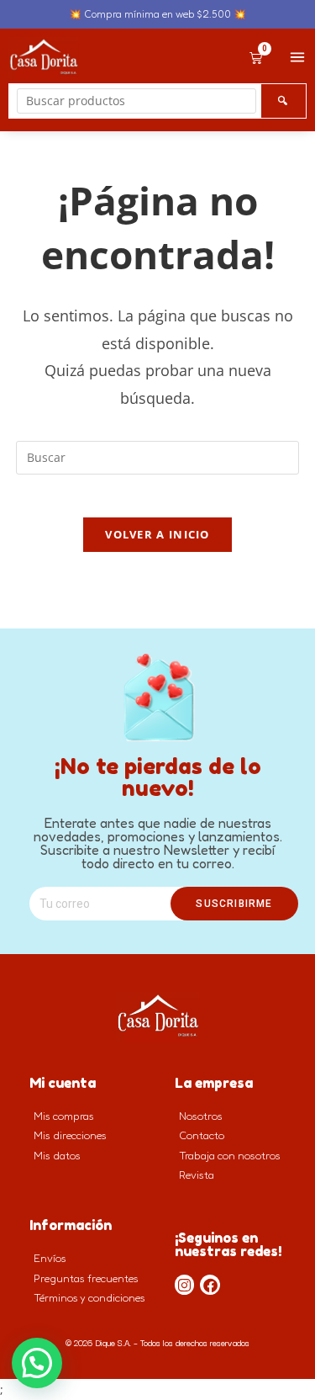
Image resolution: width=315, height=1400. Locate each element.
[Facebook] (210, 1285)
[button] (37, 1363)
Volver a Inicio (157, 534)
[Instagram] (185, 1285)
